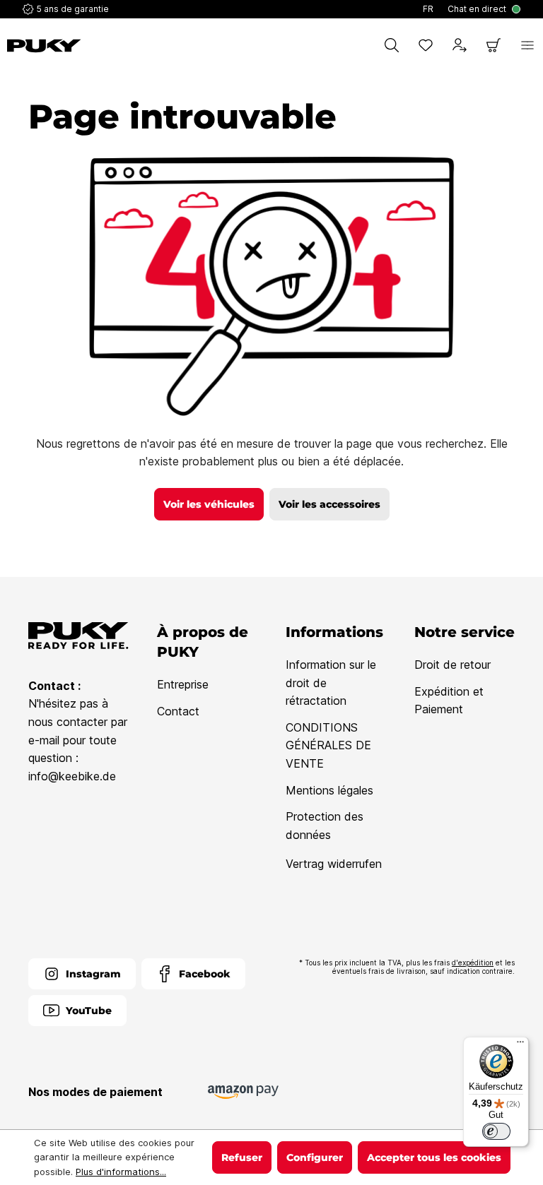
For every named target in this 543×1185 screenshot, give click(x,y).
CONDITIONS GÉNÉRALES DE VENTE (328, 745)
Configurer (314, 1157)
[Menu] (527, 45)
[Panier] (493, 45)
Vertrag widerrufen (334, 864)
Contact (178, 711)
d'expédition (473, 962)
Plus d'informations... (121, 1171)
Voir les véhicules (209, 504)
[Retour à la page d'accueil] (44, 46)
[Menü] (520, 1045)
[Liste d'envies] (425, 45)
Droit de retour (452, 664)
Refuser (241, 1157)
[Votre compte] (459, 45)
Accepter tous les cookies (434, 1157)
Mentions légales (329, 790)
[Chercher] (391, 45)
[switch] (496, 1131)
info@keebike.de (72, 776)
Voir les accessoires (329, 504)
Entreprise (183, 684)
